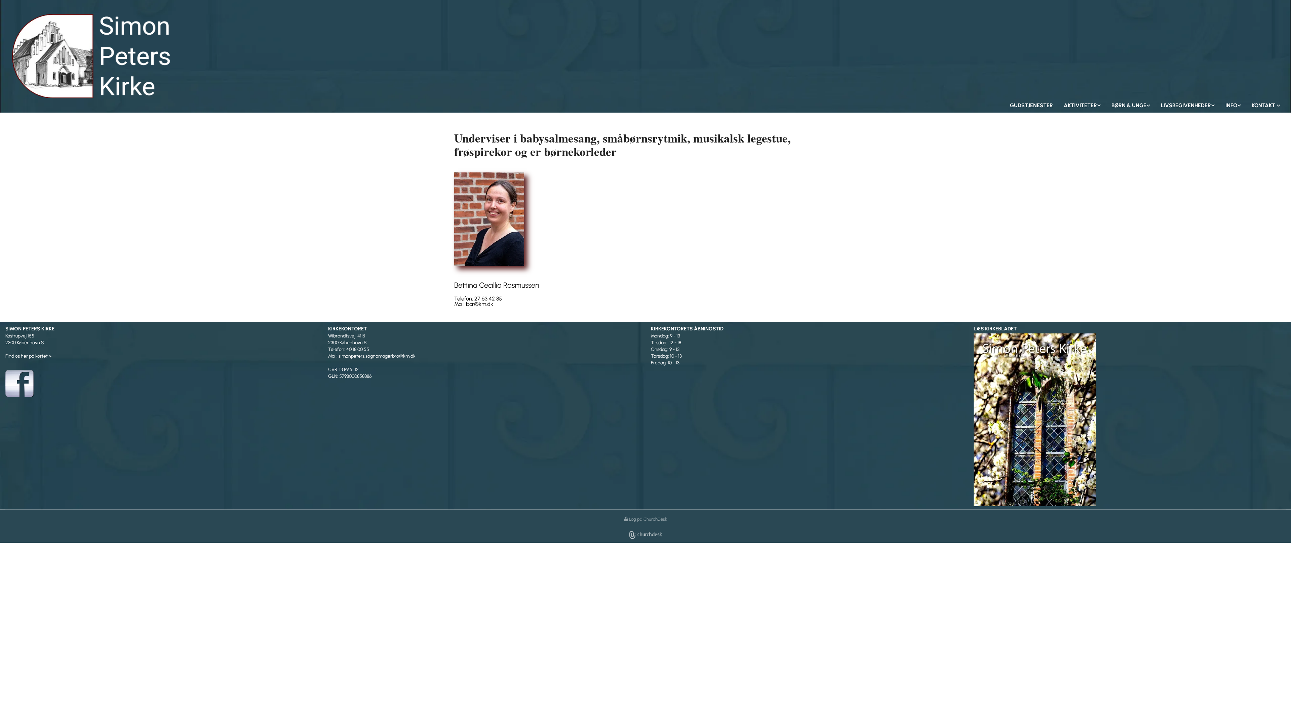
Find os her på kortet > (28, 356)
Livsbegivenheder (1186, 105)
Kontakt (1264, 105)
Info (1231, 105)
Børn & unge (1128, 105)
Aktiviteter (1080, 105)
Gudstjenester (1031, 105)
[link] (1082, 105)
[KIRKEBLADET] (1130, 419)
